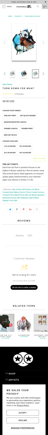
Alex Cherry (7, 84)
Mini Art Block (10, 135)
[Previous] (5, 43)
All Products (26, 189)
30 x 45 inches (25, 153)
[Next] (43, 43)
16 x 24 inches (10, 146)
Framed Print (27, 128)
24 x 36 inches (10, 153)
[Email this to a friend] (37, 209)
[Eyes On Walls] (24, 6)
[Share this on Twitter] (10, 209)
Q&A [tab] (30, 235)
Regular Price (8, 200)
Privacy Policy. (23, 405)
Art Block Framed (28, 116)
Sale (15, 200)
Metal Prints (19, 195)
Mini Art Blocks (31, 195)
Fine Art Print (10, 116)
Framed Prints (8, 195)
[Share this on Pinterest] (23, 209)
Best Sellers (14, 192)
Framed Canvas (11, 128)
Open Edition (34, 198)
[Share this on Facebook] (17, 209)
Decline (23, 420)
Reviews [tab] (20, 235)
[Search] (39, 6)
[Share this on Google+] (30, 209)
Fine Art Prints (25, 192)
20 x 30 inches (25, 146)
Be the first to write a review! (24, 287)
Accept (23, 413)
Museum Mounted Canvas (15, 122)
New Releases (22, 198)
